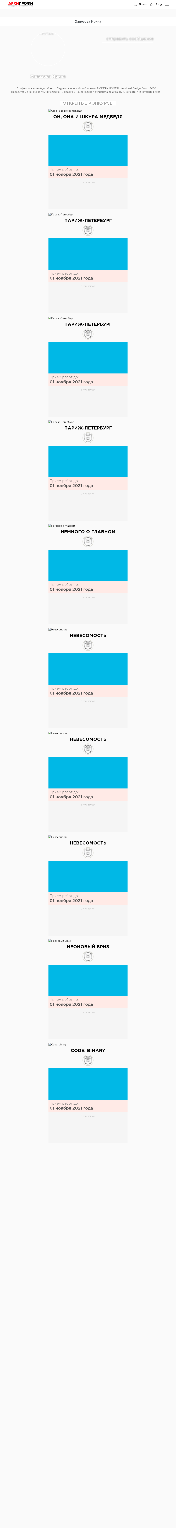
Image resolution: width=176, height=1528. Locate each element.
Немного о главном (88, 531)
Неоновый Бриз (88, 946)
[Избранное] (151, 4)
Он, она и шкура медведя (88, 116)
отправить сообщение (129, 38)
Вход (159, 4)
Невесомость (88, 635)
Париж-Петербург (88, 220)
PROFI (20, 4)
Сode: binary (88, 1050)
